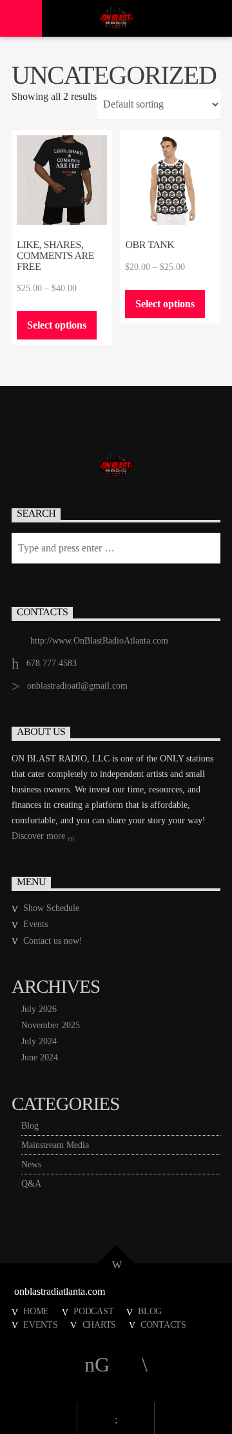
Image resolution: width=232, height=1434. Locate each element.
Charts (99, 1324)
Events (35, 924)
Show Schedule (51, 908)
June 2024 (39, 1057)
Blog (30, 1126)
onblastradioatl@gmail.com (77, 686)
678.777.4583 (51, 663)
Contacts (163, 1324)
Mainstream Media (55, 1145)
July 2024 (39, 1041)
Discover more (40, 836)
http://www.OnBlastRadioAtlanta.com (99, 640)
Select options (56, 325)
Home (36, 1311)
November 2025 (50, 1025)
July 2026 (39, 1009)
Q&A (31, 1184)
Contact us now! (52, 941)
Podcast (93, 1311)
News (31, 1164)
